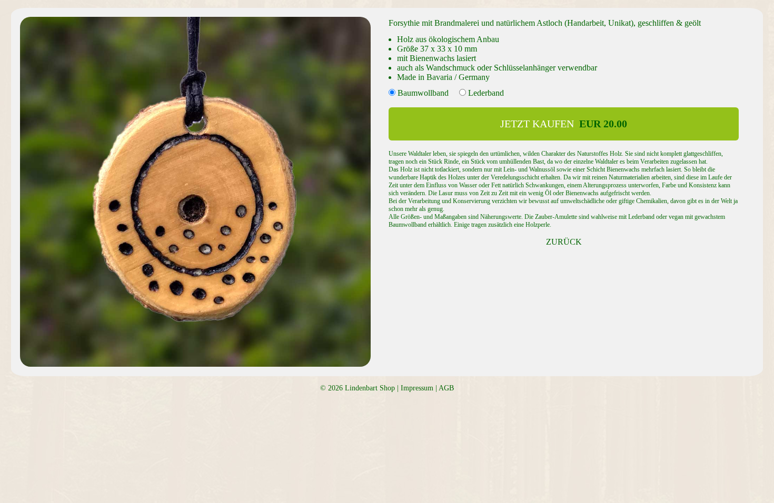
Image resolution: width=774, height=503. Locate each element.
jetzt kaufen (563, 123)
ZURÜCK (564, 241)
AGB (446, 388)
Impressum (417, 388)
